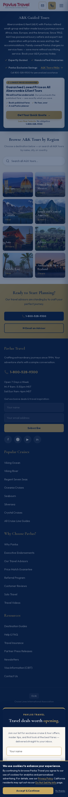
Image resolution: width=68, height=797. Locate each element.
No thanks (60, 790)
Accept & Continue (28, 790)
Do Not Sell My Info (45, 782)
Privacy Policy (45, 778)
